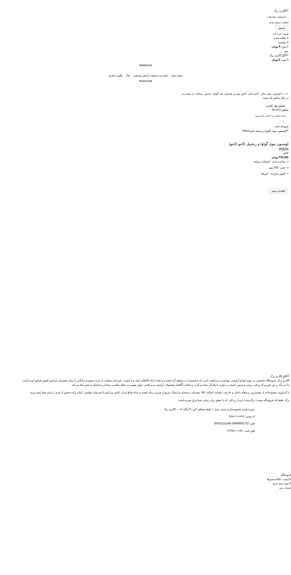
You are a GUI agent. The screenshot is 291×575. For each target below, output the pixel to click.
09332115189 (145, 81)
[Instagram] (241, 463)
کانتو (285, 153)
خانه (286, 93)
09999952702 (145, 65)
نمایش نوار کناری (275, 105)
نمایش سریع (284, 199)
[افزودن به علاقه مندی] (284, 183)
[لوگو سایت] (281, 10)
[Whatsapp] (251, 463)
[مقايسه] (284, 137)
